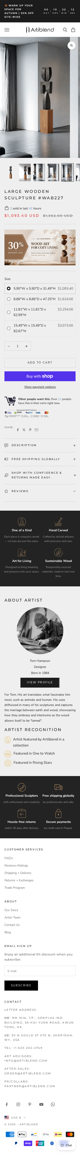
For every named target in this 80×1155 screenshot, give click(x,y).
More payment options (40, 387)
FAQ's (8, 858)
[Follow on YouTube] (41, 1104)
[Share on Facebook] (18, 430)
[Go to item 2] (25, 172)
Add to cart (40, 363)
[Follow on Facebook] (6, 1104)
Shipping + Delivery (17, 873)
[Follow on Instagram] (18, 1104)
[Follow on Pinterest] (30, 1104)
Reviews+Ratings (16, 865)
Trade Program (14, 888)
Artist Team (12, 917)
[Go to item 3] (39, 172)
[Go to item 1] (10, 172)
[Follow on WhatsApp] (53, 1104)
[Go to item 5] (67, 172)
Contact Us (12, 925)
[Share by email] (36, 430)
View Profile (40, 682)
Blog (7, 932)
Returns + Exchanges (19, 880)
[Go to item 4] (53, 172)
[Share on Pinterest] (30, 430)
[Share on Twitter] (24, 430)
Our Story (11, 910)
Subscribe (21, 985)
